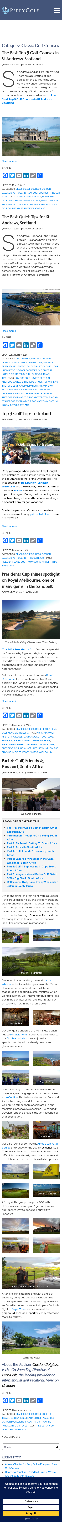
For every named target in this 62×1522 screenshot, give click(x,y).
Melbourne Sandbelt (13, 744)
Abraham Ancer (45, 732)
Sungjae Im (8, 752)
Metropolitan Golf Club (40, 744)
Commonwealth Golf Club (38, 736)
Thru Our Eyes (34, 374)
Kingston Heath (41, 740)
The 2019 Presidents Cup (18, 649)
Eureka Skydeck (22, 740)
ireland (6, 561)
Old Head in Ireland (18, 1038)
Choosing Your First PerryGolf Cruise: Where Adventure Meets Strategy (30, 1474)
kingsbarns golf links (27, 200)
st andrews (51, 381)
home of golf (22, 378)
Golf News (8, 732)
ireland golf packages (25, 561)
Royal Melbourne (48, 748)
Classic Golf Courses (28, 188)
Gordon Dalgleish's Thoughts (34, 366)
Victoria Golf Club (41, 752)
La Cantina (11, 1097)
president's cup (10, 748)
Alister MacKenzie (12, 736)
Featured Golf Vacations (40, 1417)
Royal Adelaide (28, 748)
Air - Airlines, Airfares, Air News (34, 358)
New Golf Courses (38, 192)
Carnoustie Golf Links (28, 196)
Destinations (35, 362)
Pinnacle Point (18, 1034)
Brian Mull (34, 592)
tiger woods (22, 752)
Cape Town (19, 1309)
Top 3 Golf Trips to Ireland (26, 413)
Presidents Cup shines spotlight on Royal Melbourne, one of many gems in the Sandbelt (31, 580)
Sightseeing (18, 374)
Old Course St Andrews (26, 204)
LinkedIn (8, 1385)
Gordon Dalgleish (32, 64)
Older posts (12, 1436)
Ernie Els (7, 740)
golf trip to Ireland (39, 514)
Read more (9, 161)
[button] (15, 935)
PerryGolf (9, 1375)
